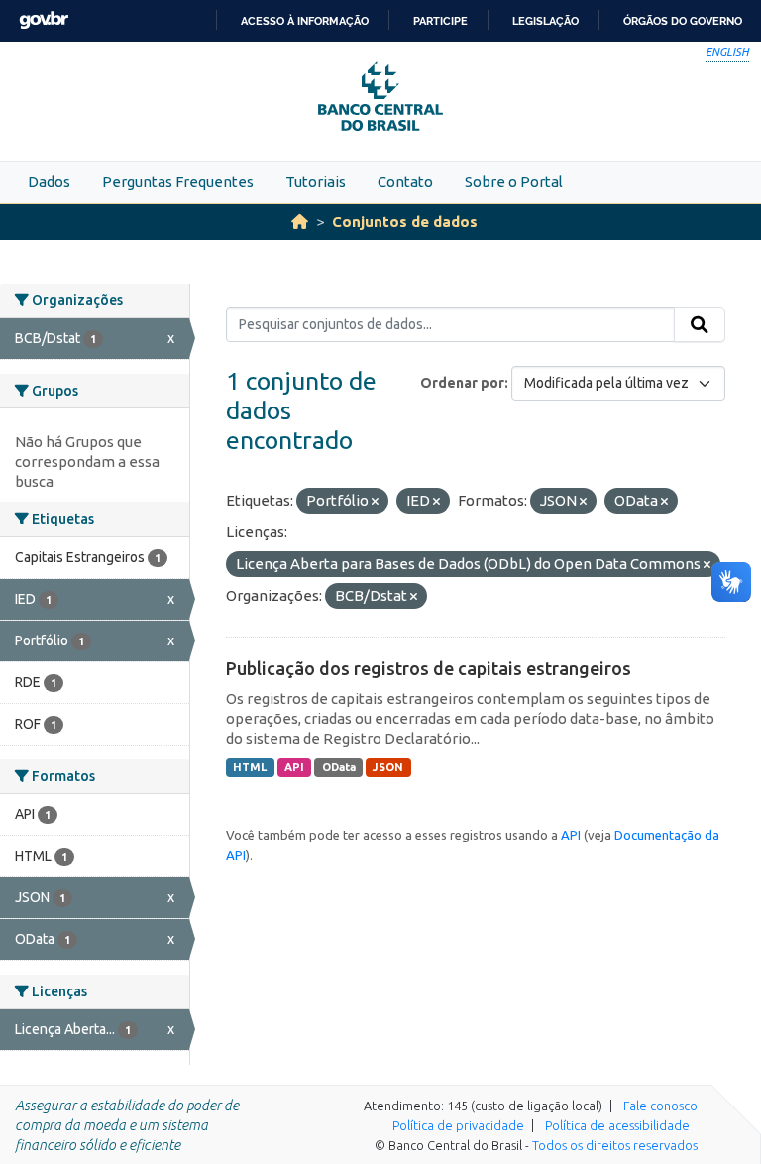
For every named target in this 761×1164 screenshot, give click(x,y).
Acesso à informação (305, 21)
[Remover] (375, 502)
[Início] (299, 221)
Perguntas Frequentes (178, 182)
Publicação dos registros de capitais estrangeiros (428, 668)
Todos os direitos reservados (615, 1145)
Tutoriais (315, 182)
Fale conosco (660, 1105)
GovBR (43, 20)
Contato (405, 182)
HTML (250, 767)
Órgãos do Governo (682, 21)
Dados (49, 182)
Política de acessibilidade (617, 1125)
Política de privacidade (458, 1125)
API (294, 767)
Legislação (545, 21)
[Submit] (699, 325)
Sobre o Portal (514, 182)
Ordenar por (462, 383)
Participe (440, 21)
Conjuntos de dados (405, 221)
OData (339, 767)
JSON (388, 767)
